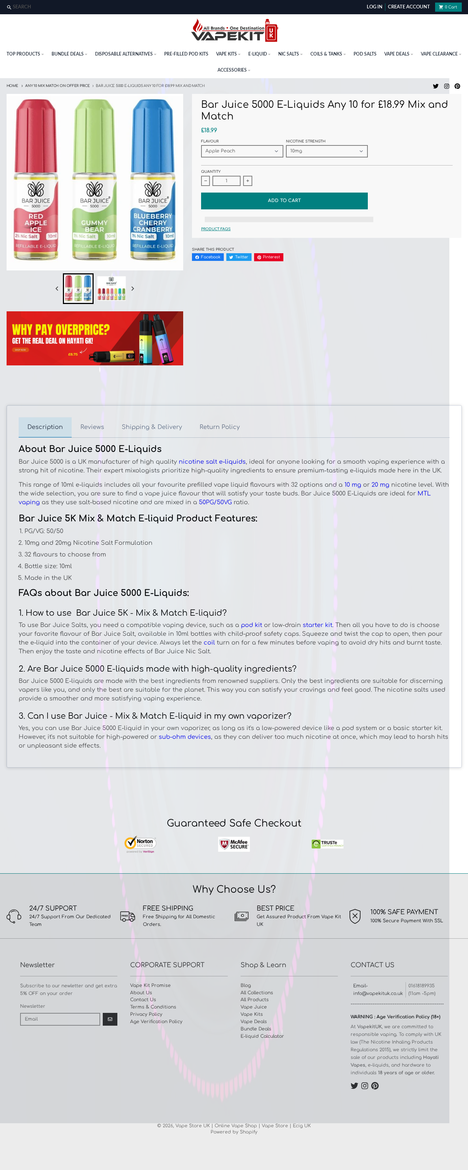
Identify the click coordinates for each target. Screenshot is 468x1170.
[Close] (461, 7)
